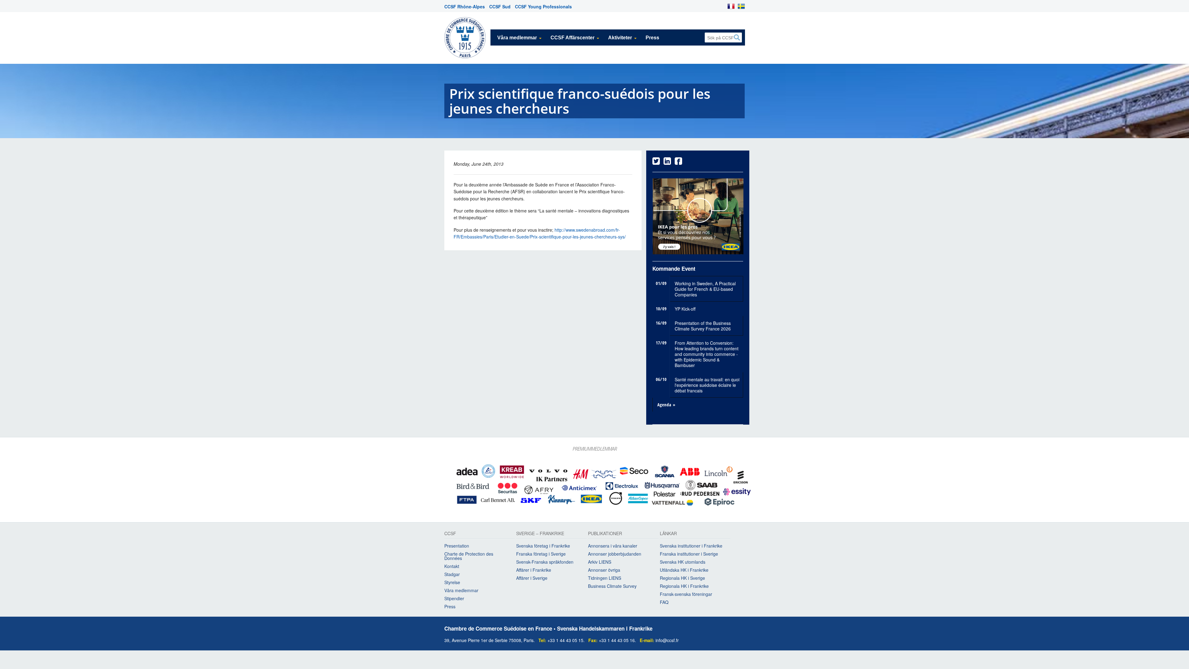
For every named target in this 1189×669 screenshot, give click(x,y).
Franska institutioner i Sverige (689, 555)
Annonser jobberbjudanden (614, 555)
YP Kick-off (685, 310)
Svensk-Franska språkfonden (544, 563)
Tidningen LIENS (604, 579)
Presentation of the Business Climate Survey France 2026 (703, 327)
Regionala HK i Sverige (682, 579)
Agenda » (666, 406)
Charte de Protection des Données (468, 557)
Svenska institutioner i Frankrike (691, 547)
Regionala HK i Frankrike (684, 587)
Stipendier (454, 600)
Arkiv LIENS (599, 563)
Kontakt (451, 568)
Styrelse (452, 584)
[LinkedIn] (667, 162)
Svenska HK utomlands (682, 563)
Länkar (668, 535)
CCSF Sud (500, 6)
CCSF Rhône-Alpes (464, 6)
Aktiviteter (620, 37)
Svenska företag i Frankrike (543, 547)
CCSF (450, 535)
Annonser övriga (604, 571)
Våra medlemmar (517, 37)
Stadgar (452, 576)
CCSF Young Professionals (543, 6)
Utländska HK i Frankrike (684, 571)
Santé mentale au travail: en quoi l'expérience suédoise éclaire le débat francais (707, 386)
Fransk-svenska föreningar (686, 595)
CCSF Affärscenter (572, 37)
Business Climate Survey (612, 587)
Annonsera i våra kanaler (612, 547)
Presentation (456, 547)
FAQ (664, 604)
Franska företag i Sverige (541, 555)
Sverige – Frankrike (540, 535)
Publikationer (605, 535)
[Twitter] (656, 162)
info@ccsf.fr (667, 641)
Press (652, 37)
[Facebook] (678, 162)
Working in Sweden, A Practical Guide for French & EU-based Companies (705, 290)
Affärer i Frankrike (533, 571)
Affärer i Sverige (531, 579)
